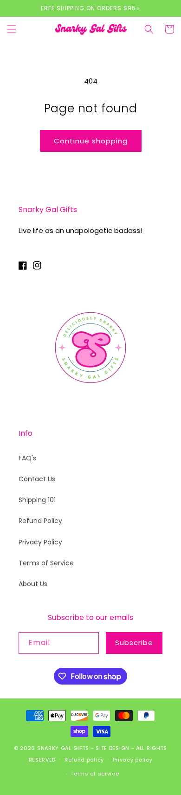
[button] (11, 29)
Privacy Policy (40, 542)
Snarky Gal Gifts (63, 748)
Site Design (112, 748)
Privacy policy (133, 759)
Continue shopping (91, 141)
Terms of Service (46, 563)
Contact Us (37, 479)
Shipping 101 (37, 499)
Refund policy (84, 759)
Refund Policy (40, 520)
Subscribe (134, 642)
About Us (33, 583)
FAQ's (27, 458)
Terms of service (95, 773)
